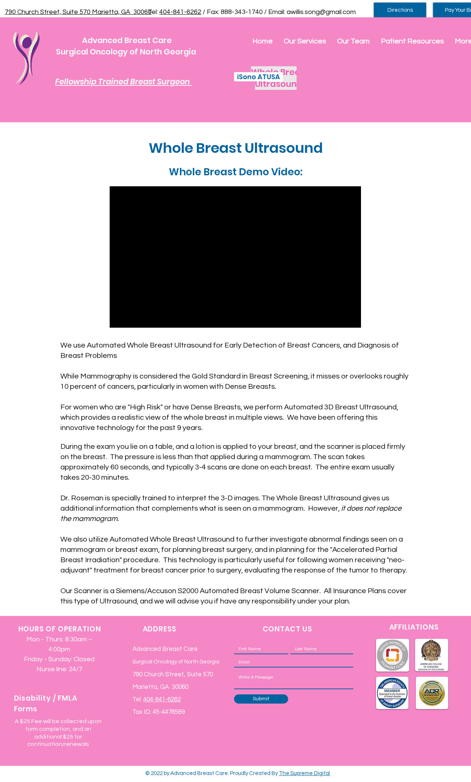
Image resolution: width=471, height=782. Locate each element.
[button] (305, 41)
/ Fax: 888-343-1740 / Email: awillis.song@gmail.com (278, 11)
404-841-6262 (180, 11)
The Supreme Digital (304, 773)
